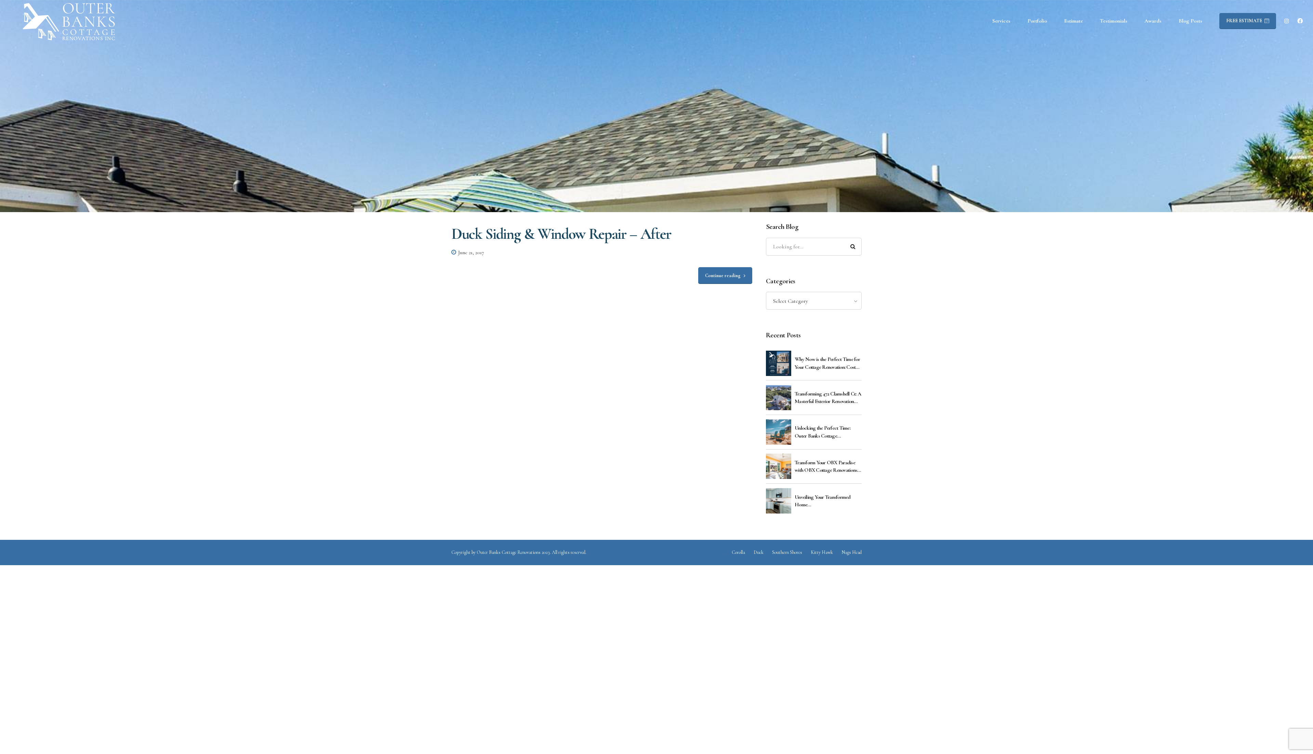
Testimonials (1113, 20)
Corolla (738, 552)
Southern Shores (787, 552)
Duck (759, 552)
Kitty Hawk (822, 552)
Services (1001, 20)
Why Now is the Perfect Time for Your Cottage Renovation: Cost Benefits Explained (827, 363)
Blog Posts (1190, 20)
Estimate (1073, 20)
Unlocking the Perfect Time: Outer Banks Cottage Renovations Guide (822, 432)
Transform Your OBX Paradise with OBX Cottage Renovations (826, 466)
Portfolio (1037, 20)
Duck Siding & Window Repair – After (561, 233)
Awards (1153, 20)
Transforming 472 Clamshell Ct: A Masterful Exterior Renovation (828, 397)
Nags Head (851, 552)
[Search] (853, 246)
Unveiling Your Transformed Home (823, 501)
